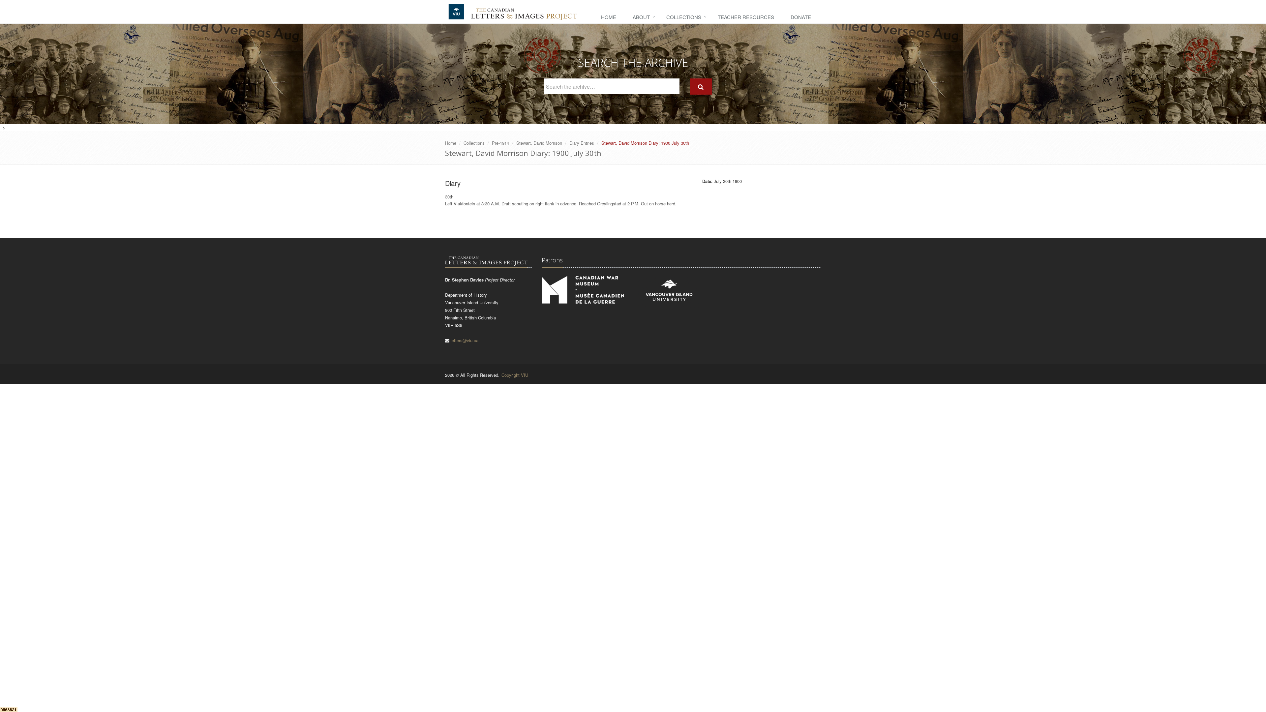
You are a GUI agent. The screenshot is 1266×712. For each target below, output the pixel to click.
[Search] (701, 86)
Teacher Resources (746, 17)
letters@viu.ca (464, 340)
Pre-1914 (500, 143)
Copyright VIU (514, 375)
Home (608, 17)
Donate (801, 17)
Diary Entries (581, 143)
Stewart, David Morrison (539, 143)
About (641, 17)
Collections (683, 17)
